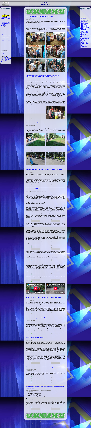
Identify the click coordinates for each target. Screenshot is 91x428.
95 (34, 13)
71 (31, 12)
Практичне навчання (85, 25)
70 (29, 12)
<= (31, 9)
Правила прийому (5, 29)
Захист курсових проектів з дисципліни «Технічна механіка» (43, 297)
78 (43, 12)
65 (61, 11)
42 (61, 10)
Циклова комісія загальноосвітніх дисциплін (83, 40)
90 (64, 12)
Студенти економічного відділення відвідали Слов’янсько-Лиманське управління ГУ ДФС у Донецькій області (42, 75)
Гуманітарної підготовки (6, 58)
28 (36, 10)
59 (50, 11)
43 (62, 10)
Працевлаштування (5, 54)
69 (28, 12)
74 (36, 12)
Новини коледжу (5, 10)
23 (28, 10)
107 (59, 13)
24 (29, 10)
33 (45, 10)
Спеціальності (4, 27)
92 (29, 13)
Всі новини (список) (85, 9)
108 (61, 13)
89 (62, 12)
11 (46, 9)
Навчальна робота (5, 51)
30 (40, 10)
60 (52, 11)
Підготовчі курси (84, 24)
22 (26, 10)
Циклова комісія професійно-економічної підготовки (84, 43)
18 (58, 9)
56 (45, 11)
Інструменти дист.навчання (3, 25)
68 (26, 12)
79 (45, 12)
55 (43, 11)
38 (54, 10)
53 (40, 11)
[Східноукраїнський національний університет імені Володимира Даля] (27, 425)
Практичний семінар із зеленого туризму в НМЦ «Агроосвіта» (44, 169)
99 (41, 13)
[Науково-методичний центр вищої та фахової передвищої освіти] (32, 424)
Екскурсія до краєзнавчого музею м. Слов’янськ (39, 16)
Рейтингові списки (5, 37)
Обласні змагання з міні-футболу (35, 337)
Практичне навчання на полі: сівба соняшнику (39, 367)
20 (62, 9)
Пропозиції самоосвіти (6, 23)
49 (33, 11)
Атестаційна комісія (84, 10)
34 (47, 10)
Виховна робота (4, 52)
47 (29, 11)
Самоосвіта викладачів (6, 22)
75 (38, 12)
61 (54, 11)
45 (26, 11)
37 (52, 10)
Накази (3, 44)
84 (54, 12)
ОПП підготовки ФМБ (6, 40)
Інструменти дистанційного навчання (84, 19)
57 (47, 11)
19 (60, 9)
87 (59, 12)
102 (48, 13)
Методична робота (5, 21)
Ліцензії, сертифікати (5, 39)
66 (62, 11)
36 (50, 10)
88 (61, 12)
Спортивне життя (84, 31)
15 (53, 9)
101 (46, 13)
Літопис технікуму (5, 49)
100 (43, 13)
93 (31, 13)
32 (43, 10)
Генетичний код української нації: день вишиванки (41, 318)
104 (52, 13)
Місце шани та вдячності (4, 12)
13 (50, 9)
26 (33, 10)
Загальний (83, 17)
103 (50, 13)
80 (47, 12)
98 (40, 13)
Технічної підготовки (5, 57)
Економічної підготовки (6, 59)
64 (59, 11)
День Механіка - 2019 (32, 188)
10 (44, 9)
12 (48, 9)
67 (64, 11)
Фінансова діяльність (85, 35)
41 (59, 10)
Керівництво (4, 43)
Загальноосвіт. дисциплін (4, 61)
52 (38, 11)
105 (54, 13)
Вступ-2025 (83, 15)
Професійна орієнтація (6, 53)
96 (36, 13)
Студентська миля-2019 (32, 122)
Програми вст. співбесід (6, 34)
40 (57, 10)
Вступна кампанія (84, 16)
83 (52, 12)
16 (55, 9)
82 (50, 12)
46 (28, 11)
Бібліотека (83, 11)
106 (56, 13)
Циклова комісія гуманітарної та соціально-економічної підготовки (85, 37)
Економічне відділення (6, 48)
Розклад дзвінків (5, 17)
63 (57, 11)
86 (57, 12)
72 (33, 12)
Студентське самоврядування (83, 34)
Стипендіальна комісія (6, 18)
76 (40, 12)
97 (38, 13)
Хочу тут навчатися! (5, 33)
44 (64, 10)
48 (31, 11)
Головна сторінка (5, 9)
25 (31, 10)
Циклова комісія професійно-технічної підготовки (84, 46)
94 (33, 13)
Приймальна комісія (5, 28)
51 (36, 11)
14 (51, 9)
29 (38, 10)
